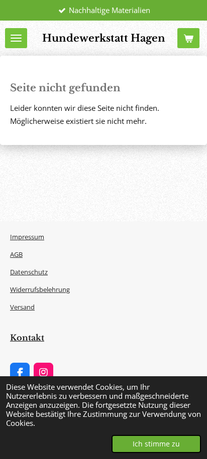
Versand (22, 307)
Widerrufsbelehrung (40, 289)
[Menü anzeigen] (16, 38)
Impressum (27, 236)
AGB (16, 254)
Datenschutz (29, 271)
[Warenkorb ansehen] (188, 38)
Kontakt (27, 338)
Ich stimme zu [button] (156, 443)
